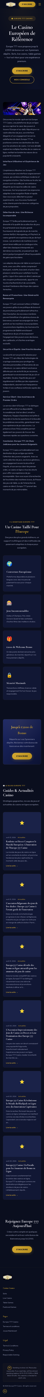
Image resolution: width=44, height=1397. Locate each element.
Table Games (8, 1303)
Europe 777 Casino (10, 1322)
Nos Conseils (22, 79)
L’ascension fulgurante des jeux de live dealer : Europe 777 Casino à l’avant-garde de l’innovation (22, 906)
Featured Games (9, 1307)
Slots (5, 1294)
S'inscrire (27, 4)
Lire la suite (11, 866)
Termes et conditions (11, 1326)
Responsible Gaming (11, 1355)
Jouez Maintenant (10, 1331)
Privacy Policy (8, 1350)
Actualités (21, 837)
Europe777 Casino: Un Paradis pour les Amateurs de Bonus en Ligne (20, 1168)
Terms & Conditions (10, 1346)
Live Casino (7, 1298)
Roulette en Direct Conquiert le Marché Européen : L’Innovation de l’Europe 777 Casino (21, 844)
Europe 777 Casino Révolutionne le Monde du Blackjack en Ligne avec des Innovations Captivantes (21, 1103)
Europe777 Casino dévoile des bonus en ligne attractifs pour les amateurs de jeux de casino (21, 968)
